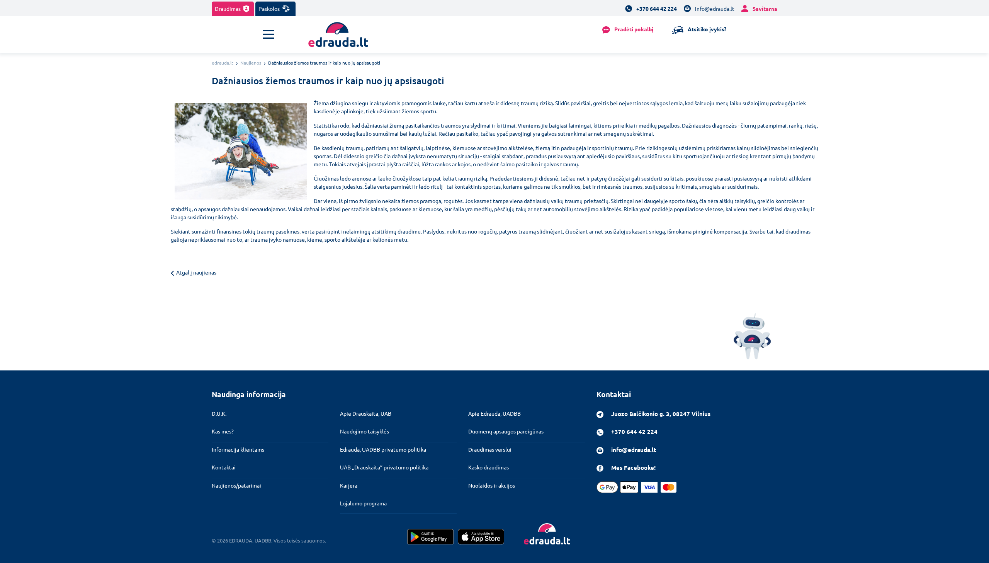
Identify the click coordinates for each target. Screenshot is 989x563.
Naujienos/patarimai (236, 485)
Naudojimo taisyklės (364, 431)
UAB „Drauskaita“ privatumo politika (384, 467)
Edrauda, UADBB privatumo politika (383, 449)
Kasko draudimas (488, 467)
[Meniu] (268, 34)
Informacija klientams (238, 449)
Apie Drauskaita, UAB (365, 413)
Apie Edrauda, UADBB (494, 413)
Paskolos (269, 8)
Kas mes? (223, 431)
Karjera (348, 485)
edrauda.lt (222, 63)
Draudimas (228, 8)
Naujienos (250, 63)
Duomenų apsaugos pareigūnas (506, 431)
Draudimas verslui (489, 449)
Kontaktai (224, 467)
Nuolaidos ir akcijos (491, 485)
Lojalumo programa (363, 503)
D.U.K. (219, 413)
